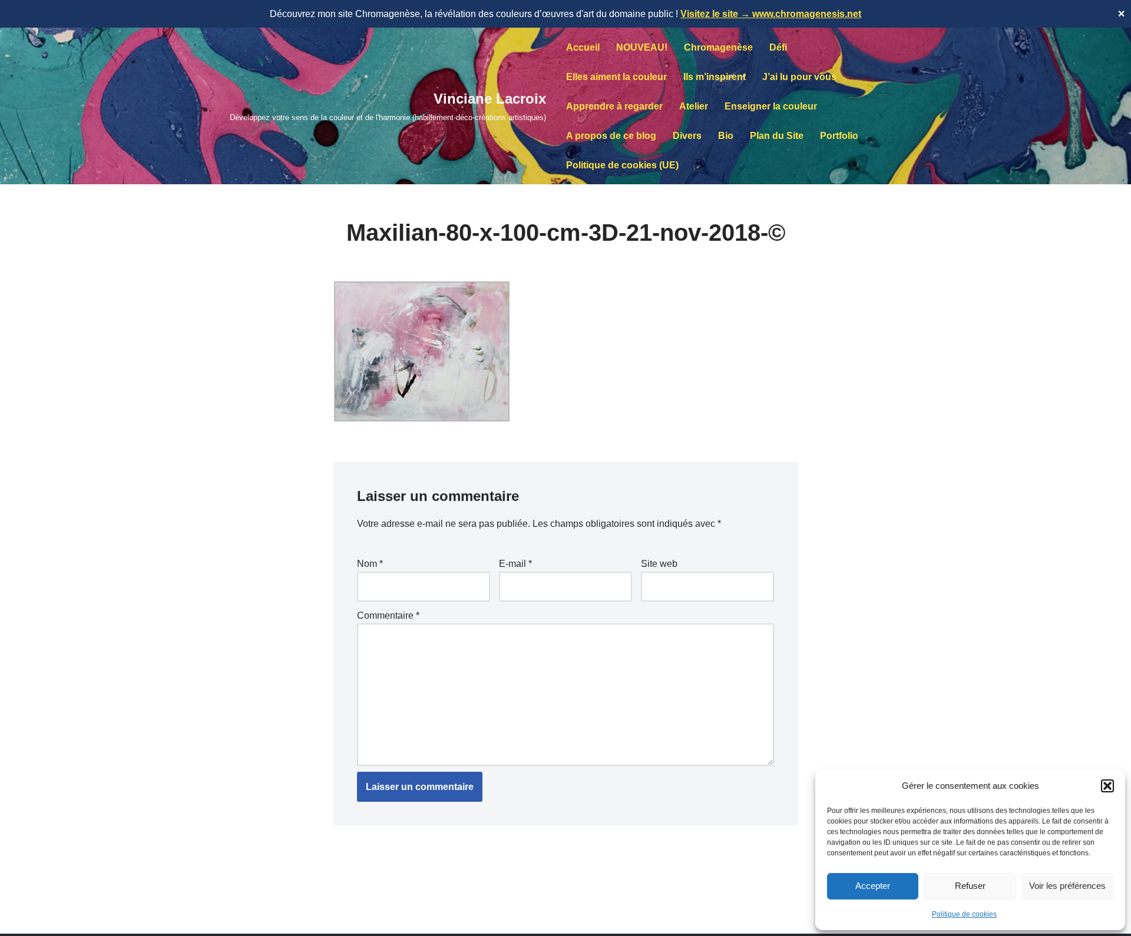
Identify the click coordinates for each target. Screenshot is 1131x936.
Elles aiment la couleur (616, 77)
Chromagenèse (718, 47)
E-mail (515, 564)
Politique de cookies (964, 914)
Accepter (872, 886)
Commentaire (388, 615)
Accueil (583, 47)
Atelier (693, 106)
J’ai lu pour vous (799, 77)
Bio (725, 136)
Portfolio (839, 136)
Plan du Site (776, 136)
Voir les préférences (1067, 886)
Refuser (970, 886)
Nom (370, 564)
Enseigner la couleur (771, 106)
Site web (659, 564)
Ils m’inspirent (714, 77)
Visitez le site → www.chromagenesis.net (770, 14)
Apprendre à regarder (614, 106)
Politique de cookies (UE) (622, 165)
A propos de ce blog (611, 136)
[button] (1107, 786)
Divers (687, 136)
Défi (778, 47)
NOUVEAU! (641, 47)
